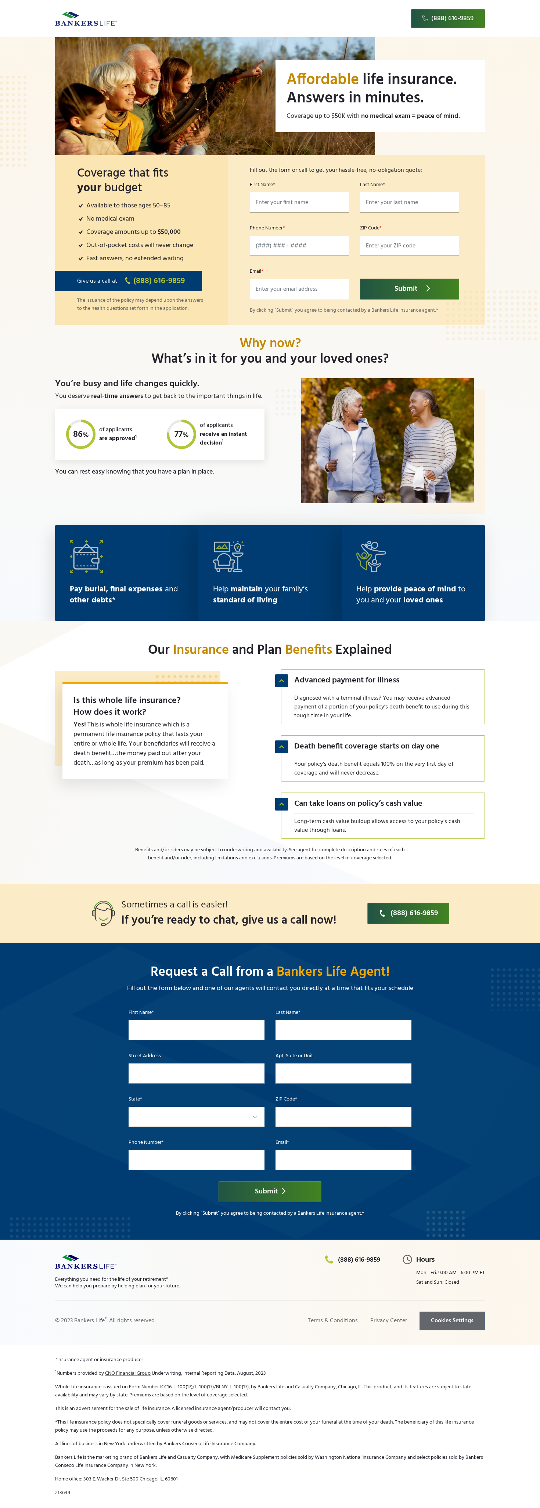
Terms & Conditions (333, 1321)
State (134, 1099)
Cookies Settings (452, 1321)
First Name (261, 185)
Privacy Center (388, 1321)
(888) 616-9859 (452, 18)
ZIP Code (369, 228)
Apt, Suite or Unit (294, 1056)
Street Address (145, 1056)
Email (255, 271)
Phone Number (266, 228)
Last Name (371, 185)
